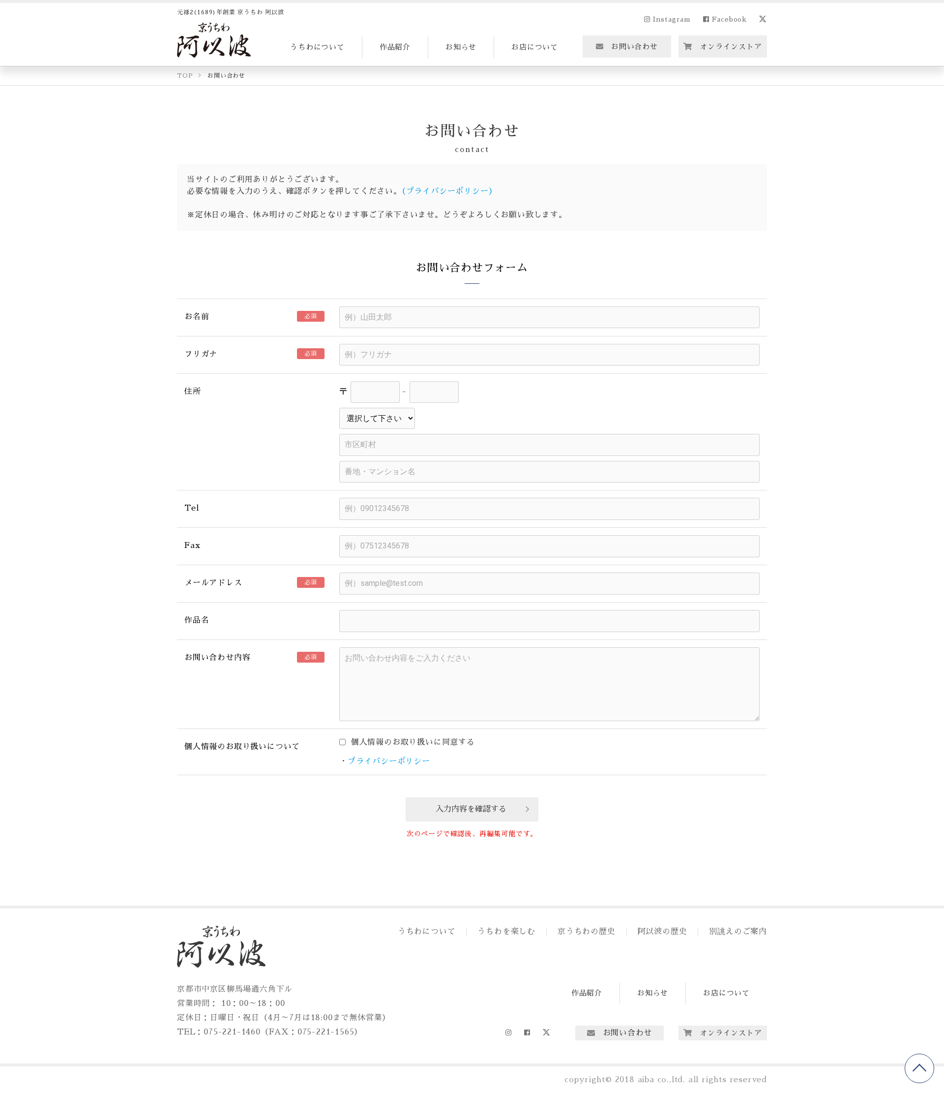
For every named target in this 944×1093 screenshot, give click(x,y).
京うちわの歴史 (587, 932)
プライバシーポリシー (389, 761)
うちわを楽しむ (506, 932)
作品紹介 (395, 47)
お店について (534, 47)
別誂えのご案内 (738, 932)
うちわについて (317, 47)
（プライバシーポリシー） (449, 191)
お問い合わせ (634, 46)
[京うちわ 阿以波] (214, 40)
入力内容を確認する (471, 809)
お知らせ (460, 47)
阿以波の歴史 (662, 932)
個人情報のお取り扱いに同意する (411, 742)
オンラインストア (731, 46)
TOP (919, 1068)
